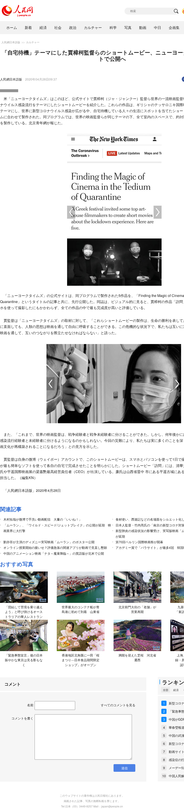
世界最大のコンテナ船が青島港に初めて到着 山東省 (80, 609)
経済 (43, 27)
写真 (127, 27)
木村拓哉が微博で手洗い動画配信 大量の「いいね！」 (42, 519)
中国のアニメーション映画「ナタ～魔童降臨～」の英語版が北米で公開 (53, 553)
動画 (142, 27)
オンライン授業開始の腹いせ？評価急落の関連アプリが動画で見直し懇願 (55, 547)
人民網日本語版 (10, 42)
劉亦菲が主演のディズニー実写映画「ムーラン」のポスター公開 (50, 542)
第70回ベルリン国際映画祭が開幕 (139, 542)
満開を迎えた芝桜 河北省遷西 (137, 657)
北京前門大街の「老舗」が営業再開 (137, 609)
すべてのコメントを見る (118, 705)
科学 (113, 27)
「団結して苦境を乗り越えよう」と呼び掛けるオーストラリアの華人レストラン (24, 612)
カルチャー (93, 27)
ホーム (11, 27)
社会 (57, 27)
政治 (72, 27)
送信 (124, 768)
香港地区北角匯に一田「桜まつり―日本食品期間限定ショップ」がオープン (80, 660)
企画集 (174, 27)
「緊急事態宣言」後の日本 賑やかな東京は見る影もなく (25, 660)
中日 (157, 27)
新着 (28, 27)
